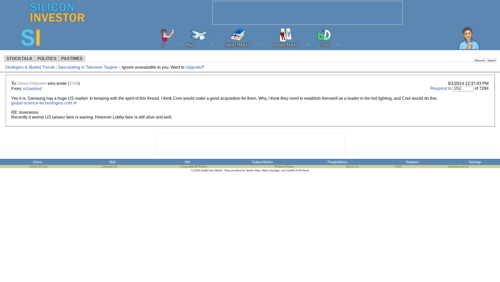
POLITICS (47, 58)
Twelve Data (253, 170)
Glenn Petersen (32, 83)
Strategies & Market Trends (30, 67)
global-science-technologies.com (41, 103)
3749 (73, 83)
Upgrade (193, 67)
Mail (112, 162)
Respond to (441, 88)
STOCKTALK (20, 58)
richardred (32, 88)
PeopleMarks (337, 162)
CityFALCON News (298, 170)
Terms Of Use (38, 166)
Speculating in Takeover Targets (87, 67)
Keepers (412, 162)
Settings (475, 162)
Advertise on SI (457, 166)
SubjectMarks (262, 162)
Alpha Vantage (271, 170)
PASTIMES (72, 58)
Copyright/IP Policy (194, 166)
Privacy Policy (284, 166)
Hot (187, 162)
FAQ (399, 166)
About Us (352, 166)
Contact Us (109, 166)
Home (37, 162)
